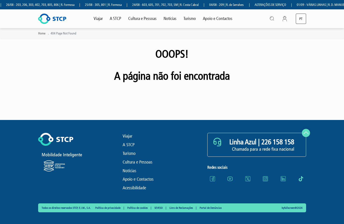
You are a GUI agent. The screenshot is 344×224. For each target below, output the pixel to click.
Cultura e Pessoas (142, 18)
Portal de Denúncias (211, 207)
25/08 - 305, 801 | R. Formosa (100, 5)
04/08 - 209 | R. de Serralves (223, 5)
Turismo (189, 18)
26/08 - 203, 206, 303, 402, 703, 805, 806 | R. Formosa (37, 5)
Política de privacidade (108, 207)
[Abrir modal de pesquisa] (272, 19)
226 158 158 (277, 142)
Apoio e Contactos (217, 18)
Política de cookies (137, 207)
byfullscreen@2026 (292, 207)
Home (41, 33)
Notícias (170, 18)
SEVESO (158, 207)
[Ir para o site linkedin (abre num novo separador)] (283, 179)
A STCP (115, 18)
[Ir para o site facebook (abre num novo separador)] (212, 179)
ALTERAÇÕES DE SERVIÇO (267, 5)
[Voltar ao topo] (306, 133)
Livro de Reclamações (181, 207)
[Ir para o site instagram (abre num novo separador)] (265, 179)
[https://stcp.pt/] (52, 19)
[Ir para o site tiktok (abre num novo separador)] (301, 179)
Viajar (98, 18)
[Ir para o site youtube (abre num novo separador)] (230, 179)
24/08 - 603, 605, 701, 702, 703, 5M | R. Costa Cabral (162, 5)
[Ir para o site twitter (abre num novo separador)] (248, 179)
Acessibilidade (134, 187)
